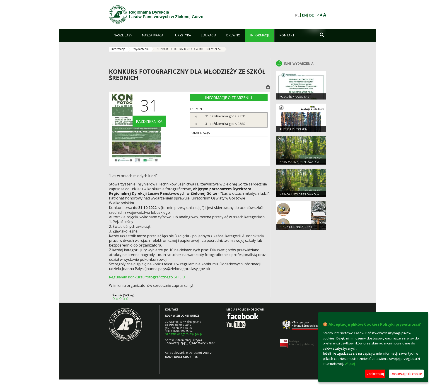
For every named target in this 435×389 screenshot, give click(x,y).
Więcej (350, 363)
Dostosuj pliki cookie (406, 373)
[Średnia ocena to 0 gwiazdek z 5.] (114, 298)
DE (311, 15)
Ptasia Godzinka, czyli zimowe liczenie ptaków (297, 229)
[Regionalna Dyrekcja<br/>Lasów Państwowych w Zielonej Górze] (118, 14)
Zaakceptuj (375, 373)
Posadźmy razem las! (294, 97)
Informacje (118, 49)
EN (304, 15)
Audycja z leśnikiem (293, 129)
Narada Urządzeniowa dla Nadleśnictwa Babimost (299, 196)
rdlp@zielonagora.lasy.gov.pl (184, 334)
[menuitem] (123, 35)
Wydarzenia (141, 49)
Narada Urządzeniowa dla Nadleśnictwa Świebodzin (299, 164)
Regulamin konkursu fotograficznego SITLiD (147, 277)
